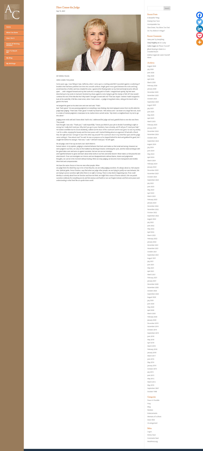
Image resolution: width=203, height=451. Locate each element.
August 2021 (151, 258)
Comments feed (152, 438)
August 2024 (151, 144)
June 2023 (150, 186)
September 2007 (153, 388)
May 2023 (150, 190)
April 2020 (150, 310)
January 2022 (151, 242)
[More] (199, 42)
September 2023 (153, 180)
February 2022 (152, 239)
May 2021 (150, 268)
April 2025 (150, 118)
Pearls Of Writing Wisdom (13, 44)
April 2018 (150, 343)
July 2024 (150, 147)
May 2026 (150, 76)
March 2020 (151, 313)
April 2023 (150, 193)
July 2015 (150, 372)
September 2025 (153, 102)
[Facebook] (199, 15)
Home (8, 27)
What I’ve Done (12, 32)
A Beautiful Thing (153, 18)
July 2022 (150, 222)
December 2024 (152, 131)
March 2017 (151, 356)
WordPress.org (152, 441)
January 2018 (151, 353)
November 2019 (152, 326)
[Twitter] (199, 21)
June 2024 (150, 151)
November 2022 (152, 209)
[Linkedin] (199, 28)
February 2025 (152, 125)
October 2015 (152, 369)
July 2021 (150, 261)
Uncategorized (152, 423)
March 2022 (151, 235)
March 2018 (151, 346)
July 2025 (150, 108)
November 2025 (152, 95)
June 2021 (150, 265)
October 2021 (152, 252)
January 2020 (151, 320)
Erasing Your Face (153, 21)
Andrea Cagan (152, 55)
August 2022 (151, 219)
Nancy (149, 39)
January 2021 (151, 281)
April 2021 (150, 271)
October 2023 (152, 177)
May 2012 (150, 379)
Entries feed (151, 435)
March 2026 (151, 82)
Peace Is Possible (153, 400)
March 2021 (151, 274)
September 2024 (153, 141)
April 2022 (150, 232)
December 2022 (152, 206)
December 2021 (152, 245)
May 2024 (150, 154)
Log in (149, 432)
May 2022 (150, 229)
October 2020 (152, 291)
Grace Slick (151, 420)
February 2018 (152, 349)
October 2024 (152, 138)
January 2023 (151, 203)
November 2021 (152, 248)
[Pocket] (199, 35)
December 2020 (152, 284)
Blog (149, 407)
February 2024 (152, 164)
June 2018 (150, 336)
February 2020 (152, 317)
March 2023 (151, 196)
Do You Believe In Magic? (156, 31)
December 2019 (152, 323)
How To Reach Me (11, 51)
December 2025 (152, 92)
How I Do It (10, 38)
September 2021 (153, 255)
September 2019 (153, 333)
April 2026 (150, 79)
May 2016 (150, 362)
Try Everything (159, 39)
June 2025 (150, 112)
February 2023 (152, 199)
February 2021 (152, 278)
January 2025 (151, 128)
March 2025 (151, 121)
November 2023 (152, 173)
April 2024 (150, 157)
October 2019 (152, 330)
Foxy (149, 403)
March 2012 (151, 382)
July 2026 (150, 69)
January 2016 (151, 366)
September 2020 (153, 294)
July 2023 (150, 183)
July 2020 (150, 300)
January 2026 (151, 89)
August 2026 (151, 66)
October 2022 (152, 212)
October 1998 (152, 392)
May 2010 (150, 385)
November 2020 (152, 287)
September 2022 (153, 216)
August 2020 (151, 297)
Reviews (150, 410)
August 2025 (151, 105)
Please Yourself (164, 46)
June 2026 (150, 73)
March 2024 (151, 160)
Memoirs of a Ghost (154, 416)
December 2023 (152, 170)
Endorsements (152, 413)
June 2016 (150, 359)
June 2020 (150, 304)
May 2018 (150, 340)
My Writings (11, 63)
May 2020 (150, 307)
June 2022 (150, 226)
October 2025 (152, 99)
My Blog (9, 58)
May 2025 (150, 115)
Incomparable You (153, 24)
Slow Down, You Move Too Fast (158, 27)
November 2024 (152, 134)
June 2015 (150, 375)
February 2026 (152, 86)
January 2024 (151, 167)
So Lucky (163, 43)
